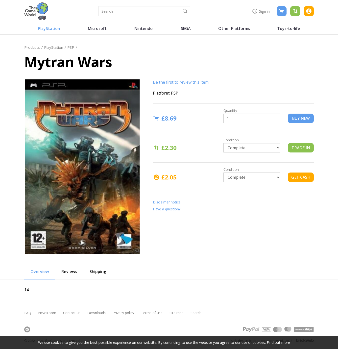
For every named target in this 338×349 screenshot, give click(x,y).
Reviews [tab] (69, 271)
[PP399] (82, 166)
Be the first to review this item (181, 82)
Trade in (300, 147)
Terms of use (152, 312)
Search (196, 312)
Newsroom (47, 312)
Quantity (230, 110)
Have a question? (166, 209)
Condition (231, 140)
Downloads (96, 312)
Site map (176, 312)
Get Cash (301, 177)
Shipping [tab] (98, 271)
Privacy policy (123, 312)
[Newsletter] (27, 329)
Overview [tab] (39, 271)
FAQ (27, 312)
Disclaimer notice (167, 202)
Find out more (278, 342)
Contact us (71, 312)
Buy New (301, 118)
